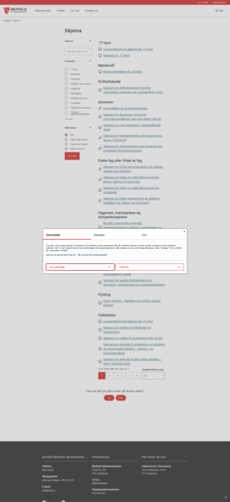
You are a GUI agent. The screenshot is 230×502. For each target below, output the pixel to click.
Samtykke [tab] (53, 235)
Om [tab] (144, 235)
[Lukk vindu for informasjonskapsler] (184, 231)
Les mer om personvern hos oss (61, 254)
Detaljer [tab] (99, 235)
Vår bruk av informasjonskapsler (92, 254)
